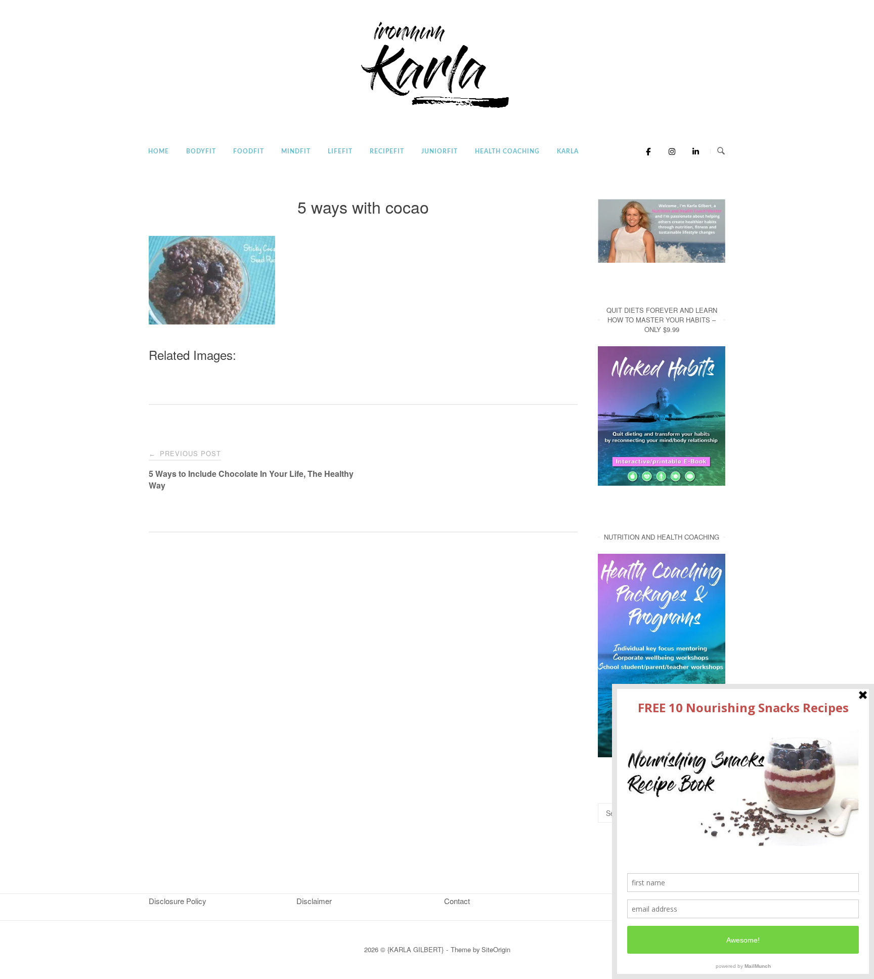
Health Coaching (507, 151)
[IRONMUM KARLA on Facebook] (645, 151)
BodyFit (201, 151)
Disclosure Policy (177, 900)
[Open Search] (721, 151)
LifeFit (340, 151)
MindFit (296, 151)
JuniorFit (439, 151)
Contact (457, 900)
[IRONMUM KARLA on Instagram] (669, 151)
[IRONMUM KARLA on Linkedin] (692, 151)
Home (158, 151)
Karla (568, 151)
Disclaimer (314, 900)
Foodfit (248, 151)
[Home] (437, 108)
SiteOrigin (496, 949)
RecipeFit (387, 151)
